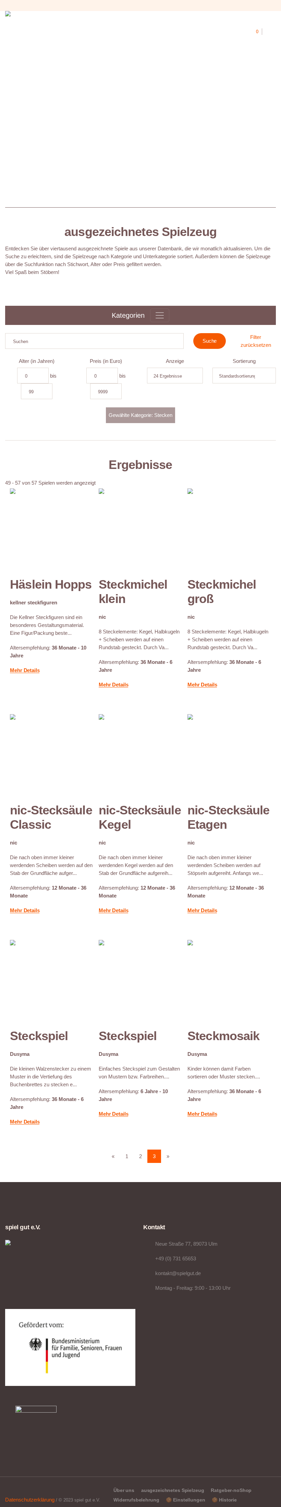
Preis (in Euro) (106, 361)
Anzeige (175, 361)
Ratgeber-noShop (231, 1490)
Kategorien (128, 315)
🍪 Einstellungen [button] (185, 1500)
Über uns (123, 1490)
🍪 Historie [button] (224, 1500)
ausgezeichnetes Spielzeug (172, 1490)
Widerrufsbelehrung (136, 1500)
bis (53, 376)
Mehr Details (24, 670)
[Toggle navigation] (159, 315)
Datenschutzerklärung (29, 1500)
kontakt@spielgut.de (178, 1273)
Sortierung (244, 361)
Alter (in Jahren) (36, 361)
